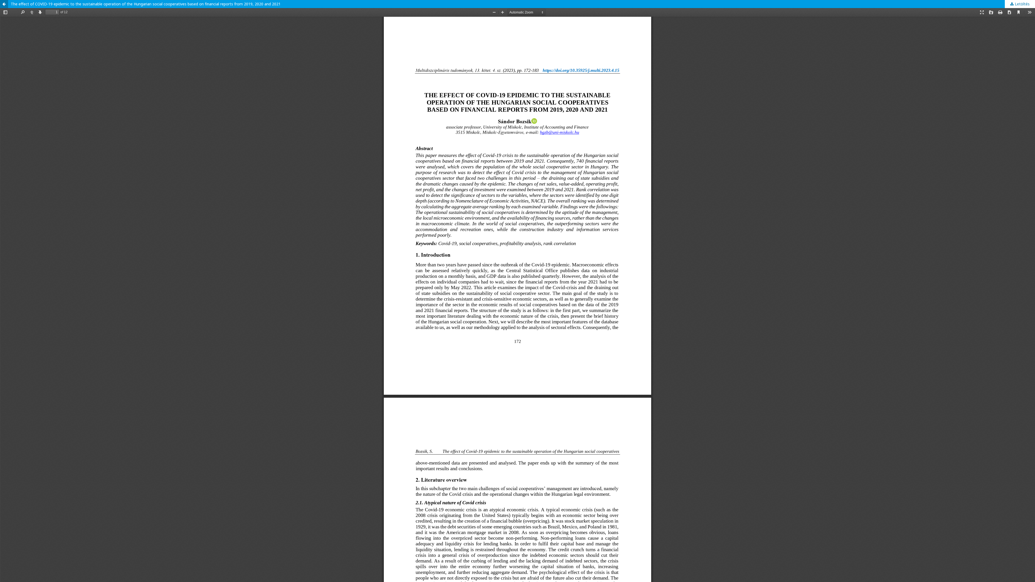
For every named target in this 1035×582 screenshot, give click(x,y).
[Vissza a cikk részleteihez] (4, 4)
